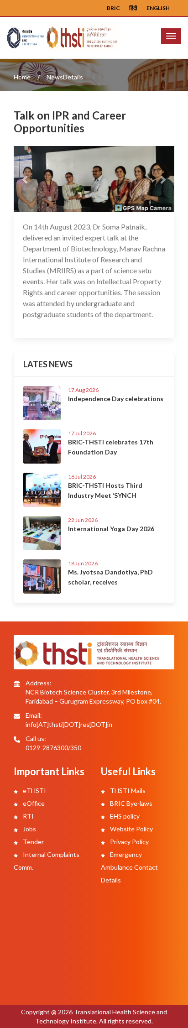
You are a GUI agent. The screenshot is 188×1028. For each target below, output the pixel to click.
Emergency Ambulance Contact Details (129, 867)
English (158, 8)
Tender (32, 841)
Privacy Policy (129, 841)
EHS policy (124, 816)
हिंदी (133, 8)
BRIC (113, 8)
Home (22, 77)
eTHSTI (33, 790)
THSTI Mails (127, 790)
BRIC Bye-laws (130, 803)
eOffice (33, 803)
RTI (27, 816)
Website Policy (131, 829)
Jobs (28, 829)
